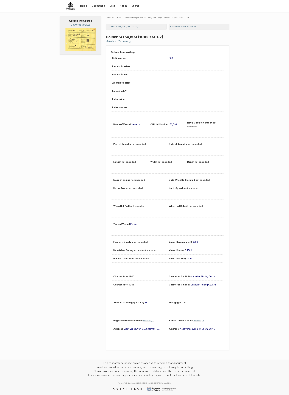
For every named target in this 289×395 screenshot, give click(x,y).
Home (83, 5)
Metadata (111, 41)
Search (136, 5)
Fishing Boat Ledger (131, 18)
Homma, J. (148, 320)
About (123, 5)
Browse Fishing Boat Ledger (151, 18)
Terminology (124, 41)
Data (112, 5)
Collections (98, 5)
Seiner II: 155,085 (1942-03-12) (123, 27)
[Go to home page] (70, 6)
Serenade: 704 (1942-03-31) (183, 27)
